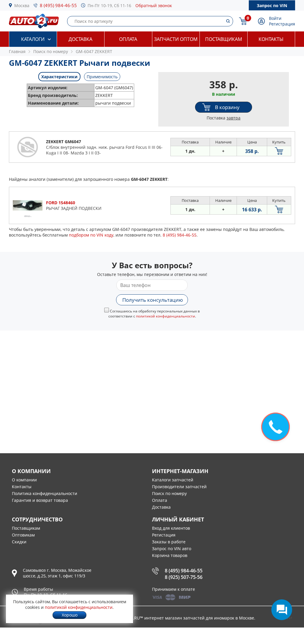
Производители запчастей (179, 486)
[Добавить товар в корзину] (279, 151)
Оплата (128, 39)
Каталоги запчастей (172, 480)
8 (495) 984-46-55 (58, 5)
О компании (24, 480)
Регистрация (282, 24)
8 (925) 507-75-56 (183, 577)
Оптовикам (23, 535)
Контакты (271, 39)
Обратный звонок (153, 5)
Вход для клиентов (171, 528)
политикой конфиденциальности (165, 316)
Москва (21, 5)
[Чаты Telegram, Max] (281, 609)
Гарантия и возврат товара (40, 500)
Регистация (163, 535)
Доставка (80, 39)
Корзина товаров (169, 555)
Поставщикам (223, 39)
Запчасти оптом (175, 39)
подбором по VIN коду (91, 235)
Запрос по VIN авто (171, 548)
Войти (275, 18)
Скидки (19, 542)
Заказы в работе (169, 542)
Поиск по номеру (169, 493)
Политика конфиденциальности (44, 493)
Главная (17, 51)
